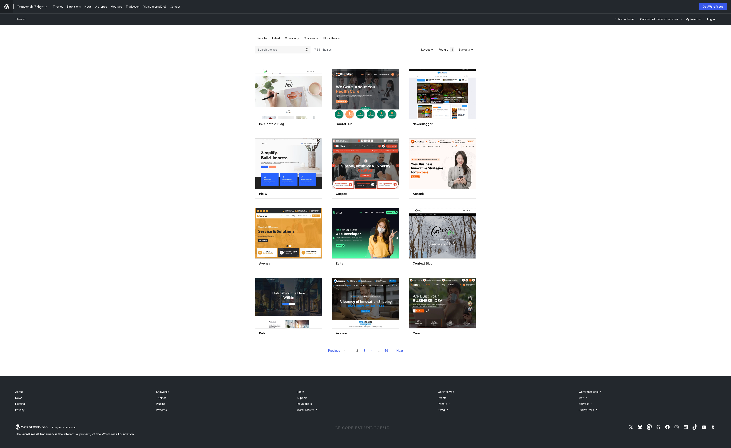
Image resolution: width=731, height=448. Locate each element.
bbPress (585, 403)
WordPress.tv (307, 409)
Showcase (162, 391)
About (19, 391)
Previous (334, 350)
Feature (446, 49)
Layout (425, 49)
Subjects (464, 49)
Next (399, 350)
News (18, 397)
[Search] (306, 49)
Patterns (161, 409)
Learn (300, 391)
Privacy (20, 409)
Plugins (160, 403)
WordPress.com (590, 391)
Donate (444, 403)
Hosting (20, 403)
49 (386, 350)
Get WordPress (713, 6)
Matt (583, 397)
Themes (20, 19)
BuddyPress (588, 409)
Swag (443, 409)
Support (302, 397)
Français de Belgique (64, 427)
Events (442, 397)
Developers (304, 403)
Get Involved (446, 391)
